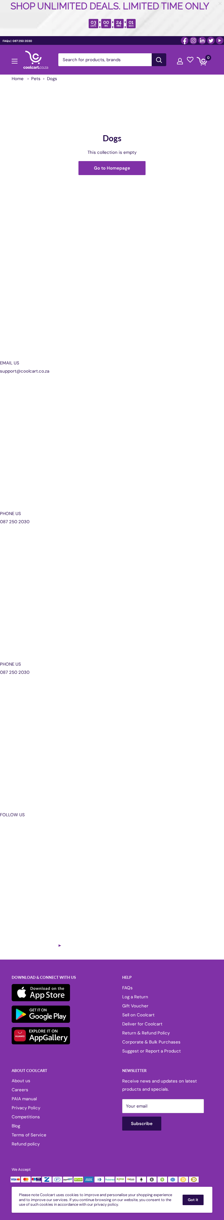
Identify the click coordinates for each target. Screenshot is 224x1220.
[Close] (179, 563)
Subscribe (112, 638)
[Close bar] (220, 3)
